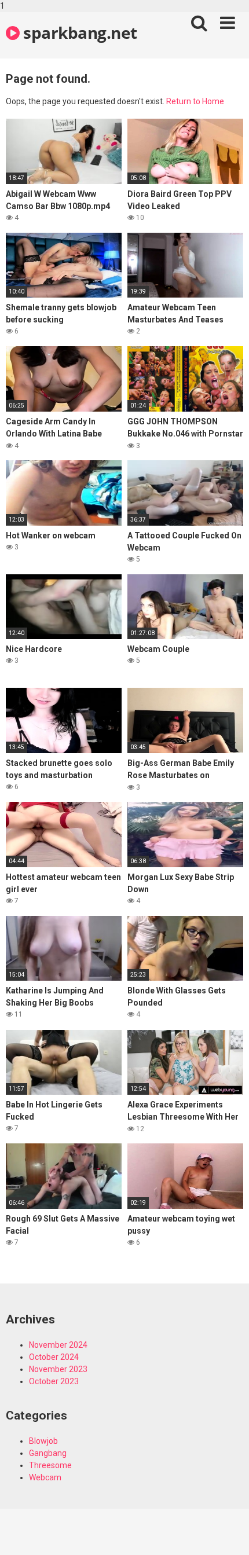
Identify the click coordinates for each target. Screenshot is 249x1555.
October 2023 (54, 1381)
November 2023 (58, 1369)
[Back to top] (227, 1533)
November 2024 (58, 1344)
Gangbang (48, 1453)
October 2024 (54, 1357)
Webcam (45, 1477)
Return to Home (195, 101)
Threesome (50, 1465)
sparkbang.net (78, 32)
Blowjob (43, 1441)
